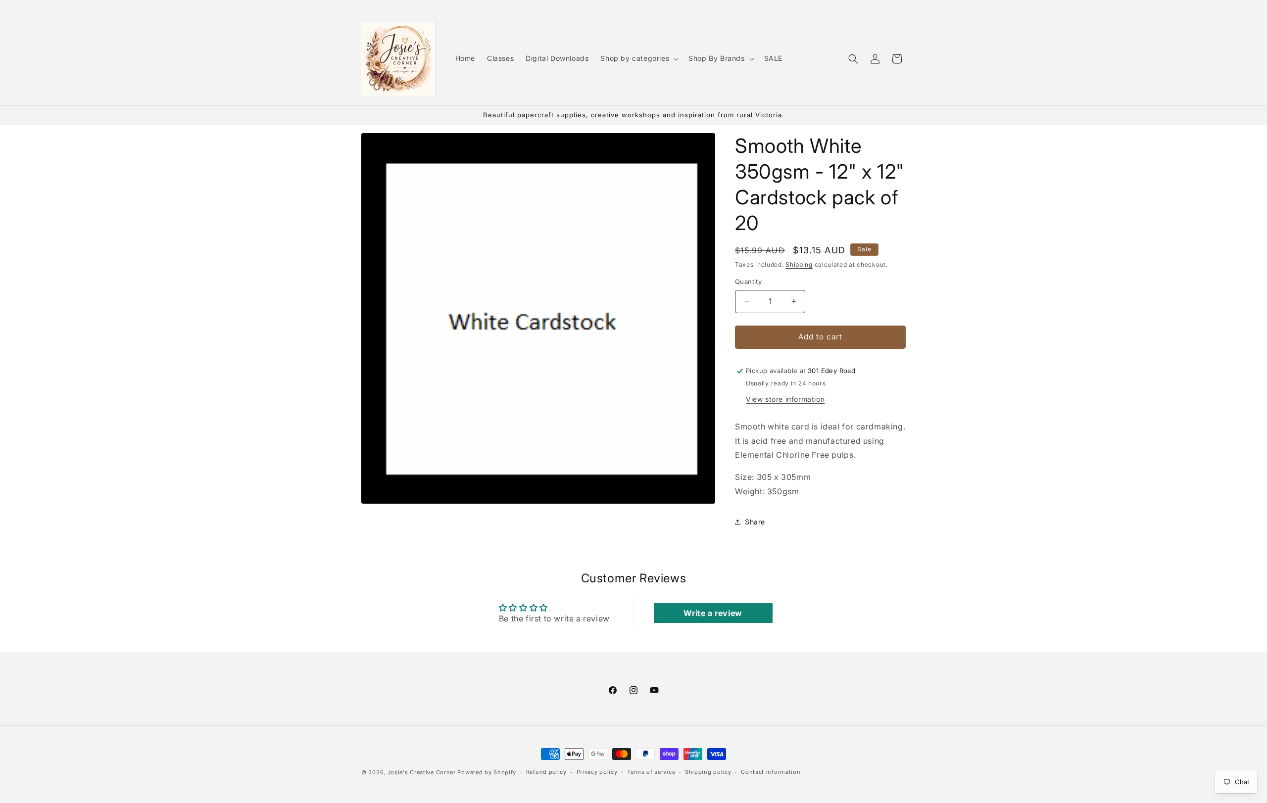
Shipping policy (708, 771)
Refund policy (546, 771)
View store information (785, 399)
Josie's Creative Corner (422, 772)
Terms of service (651, 771)
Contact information (770, 771)
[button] (638, 58)
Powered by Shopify (486, 772)
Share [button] (755, 522)
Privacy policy (597, 771)
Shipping (799, 264)
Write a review (712, 613)
